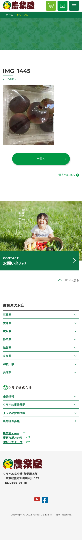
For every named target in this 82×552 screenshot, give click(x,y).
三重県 (7, 315)
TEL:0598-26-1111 (15, 482)
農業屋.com (11, 433)
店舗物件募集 (11, 421)
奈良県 (7, 356)
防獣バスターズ (12, 442)
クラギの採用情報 (14, 413)
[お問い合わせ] (62, 6)
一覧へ (41, 158)
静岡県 (7, 339)
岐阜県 (7, 331)
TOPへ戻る (71, 280)
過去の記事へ (66, 175)
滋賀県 (7, 347)
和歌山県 (8, 364)
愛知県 (7, 323)
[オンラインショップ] (51, 6)
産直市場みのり (12, 437)
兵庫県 (7, 372)
